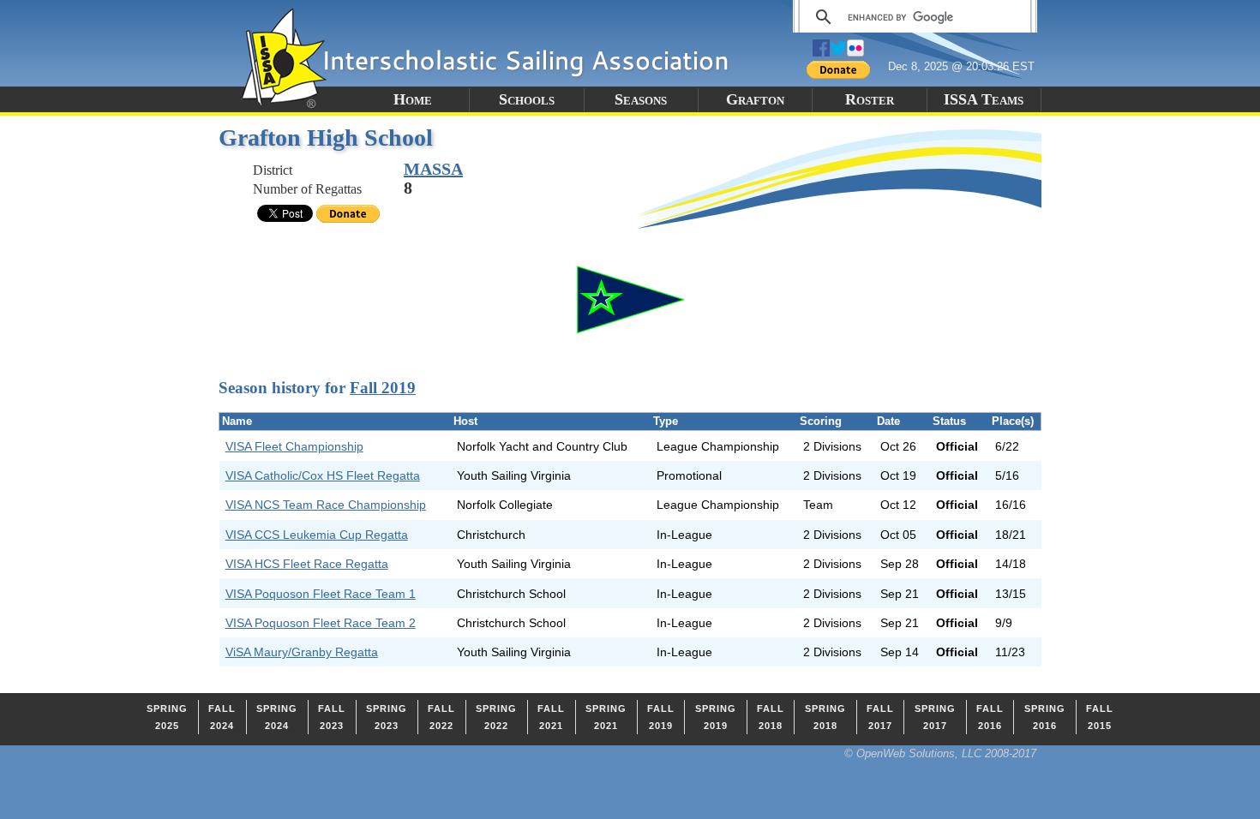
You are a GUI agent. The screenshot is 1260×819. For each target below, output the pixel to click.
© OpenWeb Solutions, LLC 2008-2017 (940, 753)
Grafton (755, 99)
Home (412, 99)
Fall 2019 (383, 388)
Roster (869, 99)
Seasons (641, 99)
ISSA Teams (983, 99)
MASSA (433, 168)
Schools (527, 99)
